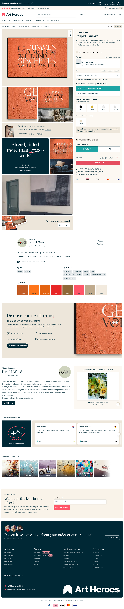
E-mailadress (58, 498)
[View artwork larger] (70, 31)
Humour (86, 275)
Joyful (20, 271)
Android (40, 134)
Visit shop (101, 241)
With (110, 149)
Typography (77, 271)
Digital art (67, 271)
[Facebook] (19, 576)
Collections (17, 20)
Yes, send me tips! (61, 507)
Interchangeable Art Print (89, 93)
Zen (92, 271)
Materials (39, 20)
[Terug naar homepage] (12, 14)
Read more (101, 244)
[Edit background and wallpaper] (70, 35)
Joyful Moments (69, 278)
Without (88, 149)
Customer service (71, 549)
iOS (32, 134)
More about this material (112, 57)
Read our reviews (25, 170)
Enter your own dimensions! (93, 79)
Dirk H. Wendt (83, 33)
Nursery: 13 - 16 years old (72, 275)
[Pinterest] (16, 576)
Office (86, 271)
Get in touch (114, 538)
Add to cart (99, 163)
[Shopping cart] (120, 15)
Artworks (5, 20)
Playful (27, 271)
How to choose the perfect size (110, 71)
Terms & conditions (46, 600)
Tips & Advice (52, 20)
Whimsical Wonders (98, 275)
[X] (22, 576)
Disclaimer (57, 600)
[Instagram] (13, 576)
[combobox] (56, 14)
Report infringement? (67, 600)
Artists (28, 20)
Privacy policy (79, 600)
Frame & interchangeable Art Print (92, 88)
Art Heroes (98, 549)
